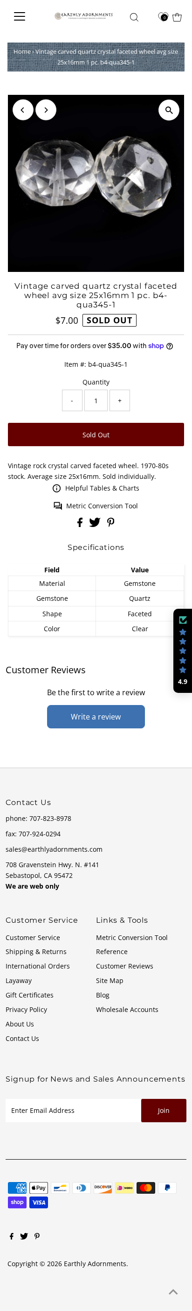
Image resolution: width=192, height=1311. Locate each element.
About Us (20, 1023)
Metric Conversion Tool (102, 505)
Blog (103, 994)
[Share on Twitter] (96, 524)
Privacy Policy (26, 1009)
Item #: (75, 364)
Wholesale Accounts (127, 1009)
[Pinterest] (37, 1237)
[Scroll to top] (173, 1292)
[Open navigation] (25, 16)
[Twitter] (24, 1237)
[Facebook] (11, 1237)
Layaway (19, 980)
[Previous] (23, 110)
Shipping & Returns (36, 951)
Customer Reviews (124, 966)
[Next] (45, 110)
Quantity (96, 382)
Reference (112, 951)
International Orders (38, 966)
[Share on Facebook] (80, 524)
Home (22, 51)
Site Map (109, 980)
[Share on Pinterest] (111, 524)
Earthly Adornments (95, 1263)
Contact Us (22, 1038)
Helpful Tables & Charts (102, 488)
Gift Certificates (30, 994)
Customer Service (33, 937)
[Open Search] (134, 17)
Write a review (96, 717)
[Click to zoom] (168, 110)
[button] (182, 651)
